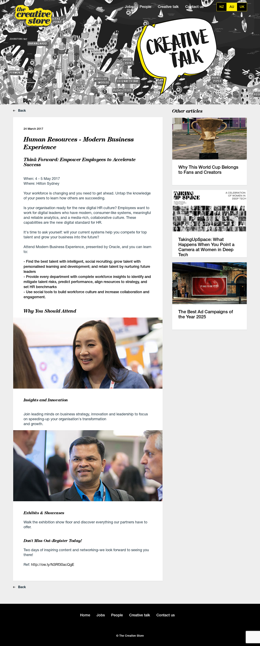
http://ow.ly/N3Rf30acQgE (53, 564)
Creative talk (168, 6)
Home (85, 615)
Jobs (129, 6)
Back (21, 110)
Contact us (194, 6)
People (145, 6)
